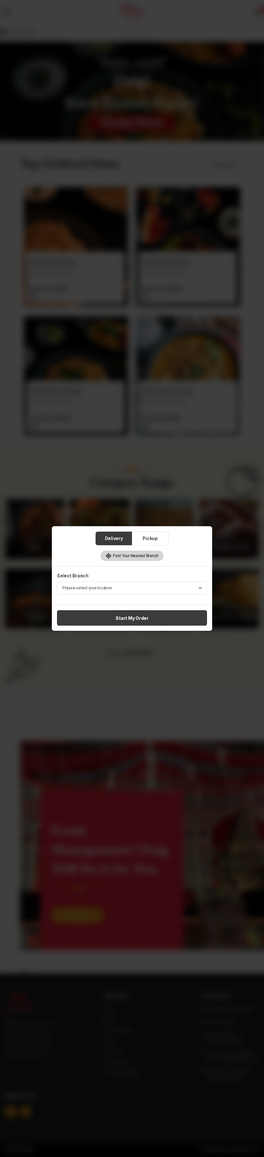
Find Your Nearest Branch (135, 555)
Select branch (73, 575)
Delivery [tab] (114, 538)
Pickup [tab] (150, 538)
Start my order (132, 618)
